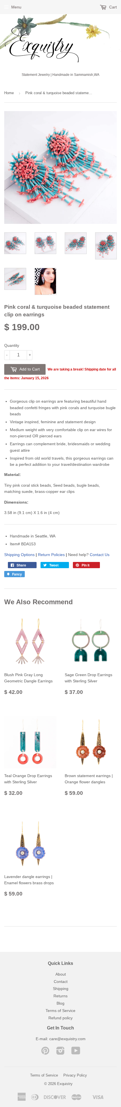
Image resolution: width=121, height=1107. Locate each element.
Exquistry (65, 1084)
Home (9, 93)
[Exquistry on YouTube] (75, 1052)
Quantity (11, 345)
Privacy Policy (75, 1075)
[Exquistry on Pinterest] (45, 1052)
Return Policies (51, 554)
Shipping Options (19, 554)
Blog (60, 1003)
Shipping (60, 988)
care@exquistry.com (67, 1039)
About (60, 974)
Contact (61, 981)
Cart (112, 7)
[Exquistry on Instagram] (60, 1052)
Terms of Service (60, 1010)
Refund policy (60, 1018)
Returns (60, 996)
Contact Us (99, 554)
